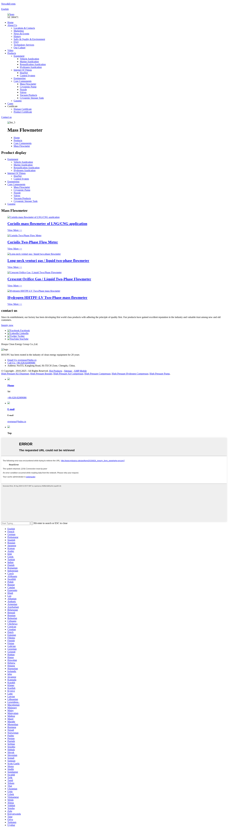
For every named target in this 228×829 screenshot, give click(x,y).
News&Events (8, 3)
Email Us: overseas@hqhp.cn (21, 360)
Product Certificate (23, 112)
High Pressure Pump (160, 373)
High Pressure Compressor (97, 373)
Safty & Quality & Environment (29, 39)
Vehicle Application (29, 58)
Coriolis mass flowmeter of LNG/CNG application (47, 224)
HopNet (24, 72)
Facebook (25, 330)
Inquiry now (7, 325)
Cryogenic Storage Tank (32, 98)
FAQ (16, 42)
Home (10, 22)
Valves (23, 92)
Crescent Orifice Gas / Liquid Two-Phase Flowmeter (49, 279)
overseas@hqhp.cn (16, 421)
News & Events (21, 33)
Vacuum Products (28, 95)
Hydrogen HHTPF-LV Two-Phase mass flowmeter (47, 297)
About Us (12, 25)
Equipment (19, 56)
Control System (27, 75)
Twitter (21, 336)
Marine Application (29, 61)
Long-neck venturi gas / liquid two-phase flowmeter (48, 261)
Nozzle (23, 89)
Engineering (20, 78)
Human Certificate (23, 109)
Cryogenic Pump (28, 86)
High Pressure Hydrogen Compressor (130, 373)
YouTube (23, 339)
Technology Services (24, 44)
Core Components (22, 81)
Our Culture (19, 47)
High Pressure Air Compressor (68, 373)
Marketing (19, 31)
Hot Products (55, 371)
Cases (10, 103)
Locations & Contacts (24, 28)
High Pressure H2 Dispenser (15, 373)
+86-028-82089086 (17, 397)
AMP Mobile (80, 371)
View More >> (14, 230)
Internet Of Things (23, 70)
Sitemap (68, 371)
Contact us (6, 117)
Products (11, 53)
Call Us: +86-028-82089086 (21, 362)
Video (10, 50)
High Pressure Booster (41, 373)
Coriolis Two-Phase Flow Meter (32, 242)
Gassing (18, 100)
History (17, 36)
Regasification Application (33, 64)
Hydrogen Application (31, 67)
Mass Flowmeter (28, 84)
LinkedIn (24, 333)
